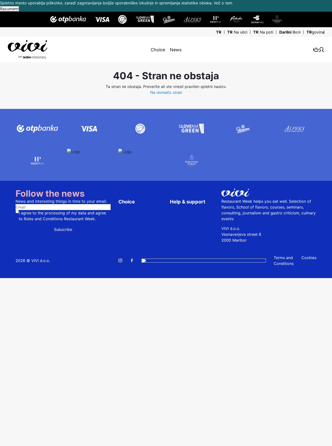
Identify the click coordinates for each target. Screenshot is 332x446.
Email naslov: (14, 325)
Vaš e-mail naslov (18, 421)
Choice (158, 49)
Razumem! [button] (9, 8)
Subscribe (63, 229)
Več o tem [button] (223, 2)
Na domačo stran (166, 92)
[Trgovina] (316, 49)
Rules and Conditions (44, 218)
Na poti (263, 32)
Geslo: (7, 338)
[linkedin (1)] (203, 260)
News (176, 49)
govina (315, 32)
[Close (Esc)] (4, 282)
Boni (290, 32)
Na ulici (237, 32)
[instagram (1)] (120, 260)
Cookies (308, 257)
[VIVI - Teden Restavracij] (58, 49)
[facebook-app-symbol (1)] (132, 260)
